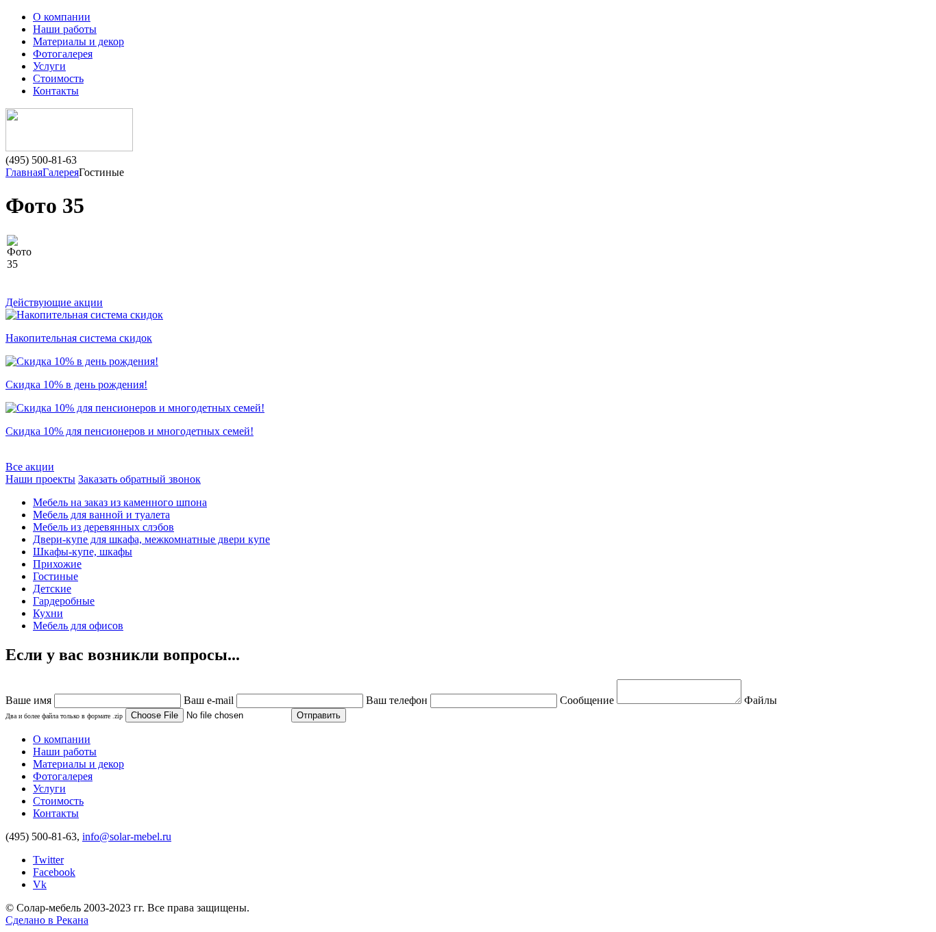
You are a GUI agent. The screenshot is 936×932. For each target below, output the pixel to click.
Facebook (54, 872)
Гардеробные (64, 601)
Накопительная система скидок (78, 338)
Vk (40, 884)
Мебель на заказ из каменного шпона (120, 502)
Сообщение (587, 700)
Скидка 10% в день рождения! (76, 384)
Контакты (56, 91)
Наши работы (65, 29)
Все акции (29, 467)
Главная (23, 172)
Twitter (48, 860)
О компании (61, 17)
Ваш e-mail (209, 700)
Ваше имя (28, 700)
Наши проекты (40, 479)
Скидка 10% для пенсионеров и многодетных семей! (129, 431)
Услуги (49, 66)
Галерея (60, 172)
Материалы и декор (78, 41)
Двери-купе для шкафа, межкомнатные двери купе (151, 539)
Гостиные (55, 576)
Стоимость (58, 78)
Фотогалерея (63, 54)
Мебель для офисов (78, 625)
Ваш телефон (397, 700)
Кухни (48, 613)
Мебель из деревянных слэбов (103, 527)
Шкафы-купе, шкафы (82, 551)
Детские (52, 588)
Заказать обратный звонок (139, 479)
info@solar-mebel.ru (126, 836)
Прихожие (57, 564)
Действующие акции (54, 302)
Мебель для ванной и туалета (101, 514)
